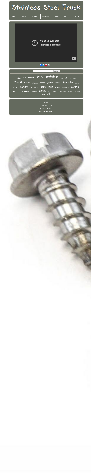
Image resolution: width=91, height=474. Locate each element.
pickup (24, 86)
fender (70, 91)
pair (74, 78)
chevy (75, 86)
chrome (63, 91)
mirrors (55, 91)
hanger (77, 91)
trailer (27, 82)
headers (35, 87)
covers (25, 91)
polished (65, 87)
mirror (19, 78)
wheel (42, 90)
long (19, 92)
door (43, 94)
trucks (77, 83)
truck (18, 81)
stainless (51, 77)
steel (39, 77)
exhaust (28, 77)
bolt (50, 86)
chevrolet (67, 82)
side (49, 94)
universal (34, 91)
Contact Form (46, 105)
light (49, 92)
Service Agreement (46, 111)
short (15, 87)
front (57, 87)
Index (46, 102)
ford (50, 82)
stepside (35, 83)
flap (62, 78)
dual (14, 91)
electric (68, 78)
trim (57, 82)
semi (43, 86)
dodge (42, 83)
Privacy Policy (46, 108)
